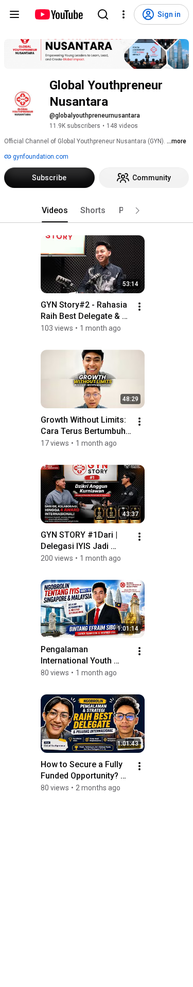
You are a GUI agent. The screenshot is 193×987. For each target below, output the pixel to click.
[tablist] (97, 210)
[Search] (103, 14)
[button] (137, 210)
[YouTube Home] (58, 14)
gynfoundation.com (39, 156)
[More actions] (139, 306)
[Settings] (123, 14)
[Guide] (14, 14)
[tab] (55, 210)
